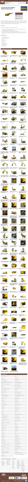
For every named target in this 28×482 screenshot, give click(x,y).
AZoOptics (3, 464)
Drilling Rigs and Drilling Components (8, 5)
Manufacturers (19, 464)
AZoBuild (3, 465)
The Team (18, 468)
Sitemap (23, 467)
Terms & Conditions (23, 465)
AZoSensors (8, 460)
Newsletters (18, 466)
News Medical (8, 463)
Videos (13, 465)
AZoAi (7, 462)
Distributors (18, 463)
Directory (13, 0)
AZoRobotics (3, 462)
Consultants (18, 462)
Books (13, 463)
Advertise (23, 463)
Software (13, 468)
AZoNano (3, 461)
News (13, 460)
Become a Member (19, 465)
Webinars (18, 461)
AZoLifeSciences (9, 464)
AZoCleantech (3, 463)
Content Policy (23, 468)
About (22, 460)
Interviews (18, 460)
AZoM (2, 460)
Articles (13, 461)
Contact (22, 462)
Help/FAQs (18, 467)
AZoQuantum (8, 461)
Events (13, 466)
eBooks (13, 464)
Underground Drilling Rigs (16, 5)
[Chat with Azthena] (26, 480)
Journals (13, 467)
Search (22, 461)
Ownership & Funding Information (23, 470)
